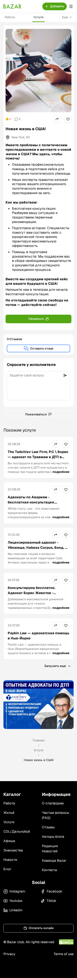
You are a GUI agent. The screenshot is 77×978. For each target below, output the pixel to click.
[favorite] (68, 119)
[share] (57, 119)
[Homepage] (12, 6)
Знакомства (13, 850)
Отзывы (48, 827)
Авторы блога (53, 836)
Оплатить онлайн (41, 928)
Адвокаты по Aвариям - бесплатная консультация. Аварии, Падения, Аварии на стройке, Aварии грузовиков (33, 505)
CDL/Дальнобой (16, 831)
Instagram (17, 891)
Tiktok (51, 900)
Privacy (9, 954)
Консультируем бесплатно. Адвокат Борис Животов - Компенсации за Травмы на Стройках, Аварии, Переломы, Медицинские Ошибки (34, 598)
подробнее (60, 472)
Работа (10, 17)
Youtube (15, 900)
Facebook (54, 891)
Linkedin (15, 910)
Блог (7, 869)
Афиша (9, 841)
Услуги (38, 17)
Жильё (8, 812)
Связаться (36, 319)
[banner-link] (38, 704)
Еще (65, 17)
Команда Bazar (54, 860)
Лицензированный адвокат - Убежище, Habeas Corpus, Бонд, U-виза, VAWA (38, 547)
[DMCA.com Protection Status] (66, 942)
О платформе (53, 803)
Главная (38, 740)
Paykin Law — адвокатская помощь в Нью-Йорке (38, 635)
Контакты (49, 870)
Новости (10, 859)
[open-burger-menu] (71, 6)
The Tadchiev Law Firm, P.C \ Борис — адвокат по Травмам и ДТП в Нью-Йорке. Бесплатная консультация (38, 459)
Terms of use (64, 954)
